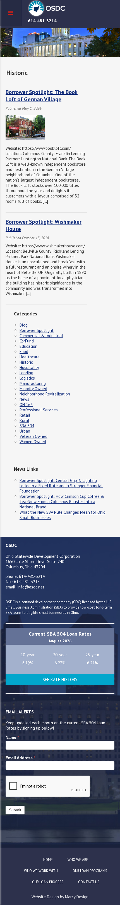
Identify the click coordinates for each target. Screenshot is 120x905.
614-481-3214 (42, 20)
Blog (24, 325)
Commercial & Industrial (41, 335)
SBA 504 (27, 425)
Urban (25, 431)
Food (24, 351)
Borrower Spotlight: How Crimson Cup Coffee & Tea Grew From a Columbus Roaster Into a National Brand (62, 502)
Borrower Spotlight (37, 330)
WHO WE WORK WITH (41, 870)
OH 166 (26, 404)
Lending (26, 372)
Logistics (27, 378)
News (24, 399)
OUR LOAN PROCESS (47, 882)
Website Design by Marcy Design (60, 896)
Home (48, 859)
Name (12, 737)
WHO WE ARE (78, 859)
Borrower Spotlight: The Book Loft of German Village (42, 95)
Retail (25, 415)
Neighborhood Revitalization (45, 394)
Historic (26, 362)
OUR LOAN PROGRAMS (90, 870)
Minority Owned (33, 388)
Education (28, 346)
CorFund (27, 341)
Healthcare (30, 356)
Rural (24, 420)
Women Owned (33, 441)
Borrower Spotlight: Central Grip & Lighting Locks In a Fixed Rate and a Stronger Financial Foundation (61, 486)
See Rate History (60, 679)
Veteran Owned (33, 436)
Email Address (20, 757)
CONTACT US (88, 882)
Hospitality (29, 367)
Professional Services (39, 409)
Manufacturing (33, 383)
